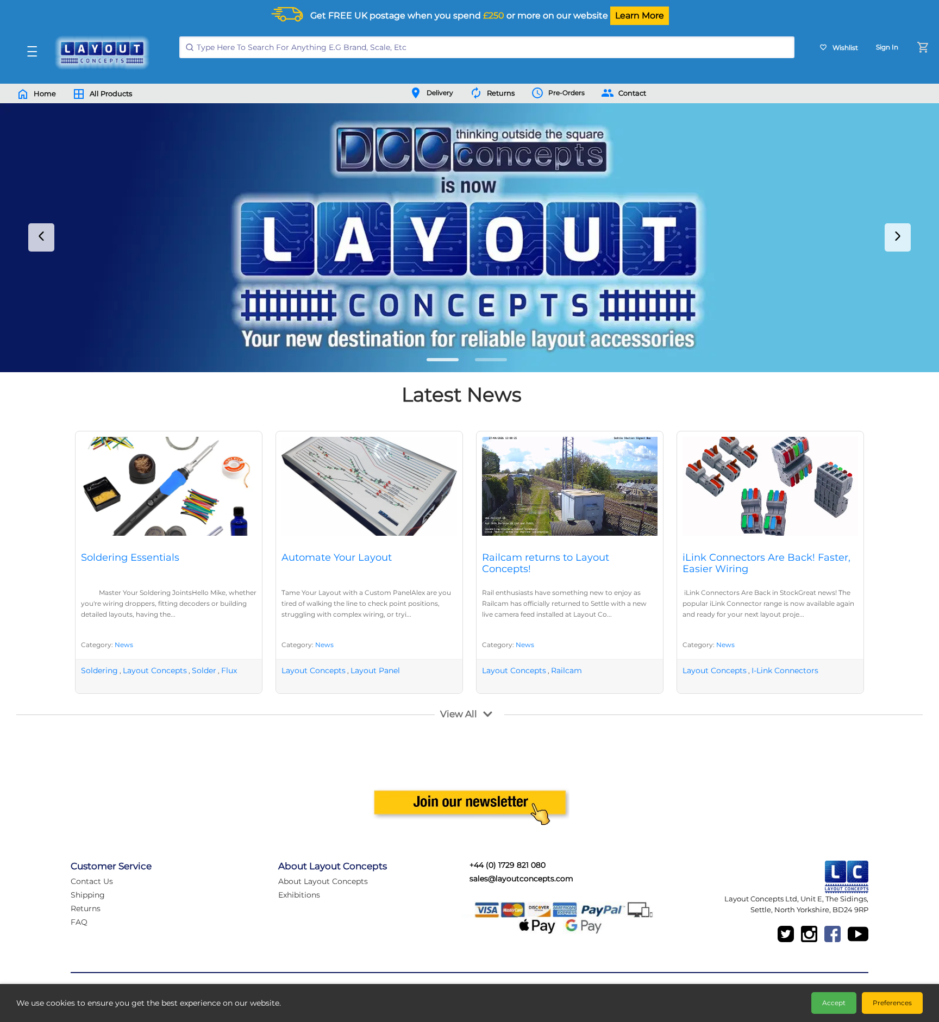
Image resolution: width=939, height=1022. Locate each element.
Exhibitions (299, 895)
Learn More (639, 15)
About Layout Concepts (323, 881)
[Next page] (898, 237)
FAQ (79, 922)
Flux (229, 670)
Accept (834, 1003)
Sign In (887, 47)
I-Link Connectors (785, 670)
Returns (86, 908)
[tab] (442, 360)
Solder (204, 670)
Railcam (566, 670)
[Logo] (99, 53)
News (124, 645)
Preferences (892, 1003)
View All (458, 713)
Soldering (99, 670)
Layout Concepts (155, 670)
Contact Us (92, 881)
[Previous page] (41, 237)
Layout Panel (375, 670)
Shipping (88, 895)
